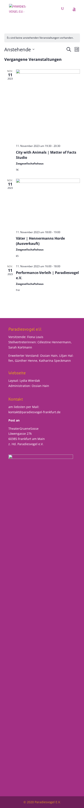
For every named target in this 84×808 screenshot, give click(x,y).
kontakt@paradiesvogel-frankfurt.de (34, 412)
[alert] (42, 37)
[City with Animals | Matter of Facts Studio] (48, 105)
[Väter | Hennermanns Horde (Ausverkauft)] (48, 203)
